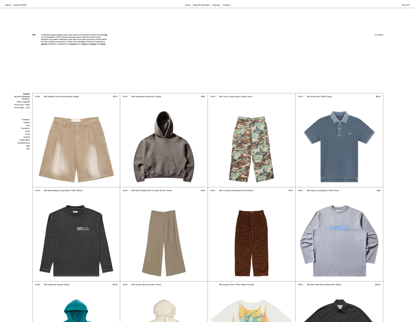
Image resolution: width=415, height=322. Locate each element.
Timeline (226, 5)
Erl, (17, 315)
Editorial (216, 5)
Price (27, 134)
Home (187, 5)
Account (406, 5)
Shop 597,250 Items (201, 5)
